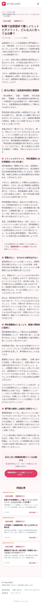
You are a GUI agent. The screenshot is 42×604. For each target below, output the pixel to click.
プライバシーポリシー (32, 590)
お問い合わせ (17, 590)
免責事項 (5, 593)
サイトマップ (15, 593)
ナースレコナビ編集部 (21, 38)
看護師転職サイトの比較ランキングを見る (19, 473)
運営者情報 (6, 590)
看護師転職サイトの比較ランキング (23, 246)
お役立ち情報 (11, 12)
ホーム (4, 12)
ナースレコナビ (7, 582)
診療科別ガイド (18, 21)
